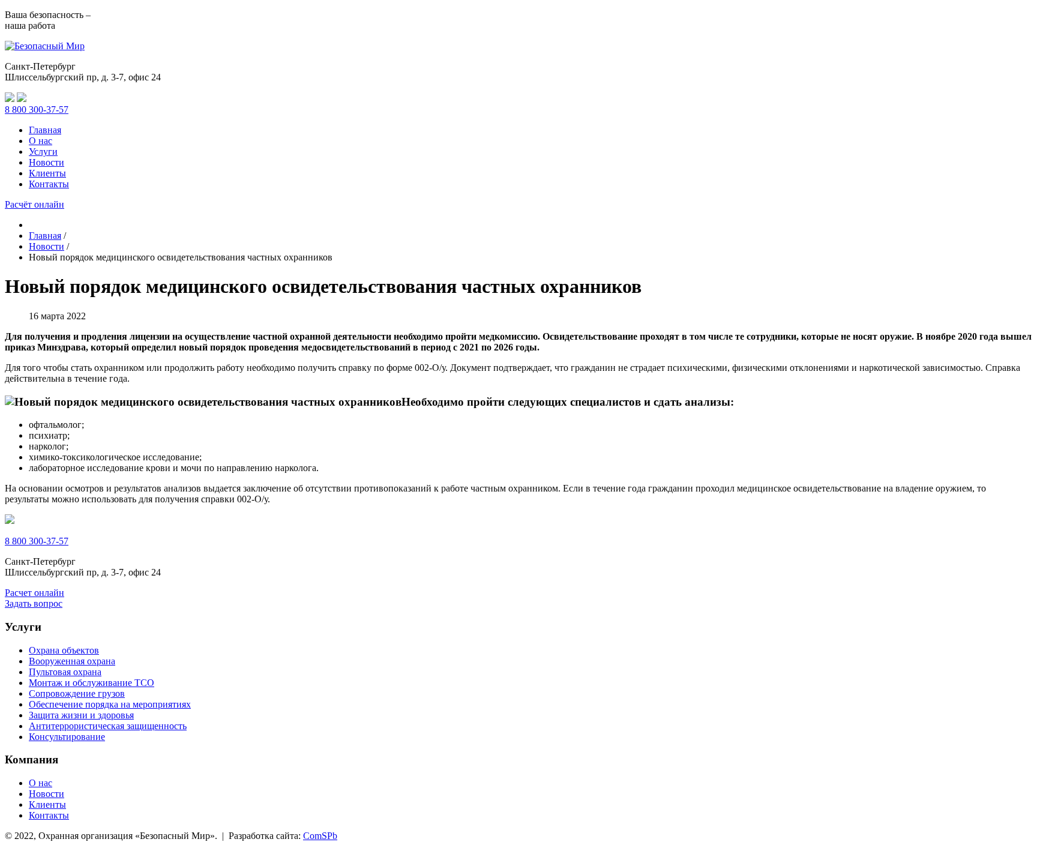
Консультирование (67, 737)
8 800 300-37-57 (36, 109)
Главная (45, 130)
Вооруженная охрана (72, 661)
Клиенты (47, 173)
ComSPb (320, 836)
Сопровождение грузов (77, 693)
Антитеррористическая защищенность (108, 726)
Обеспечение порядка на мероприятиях (110, 704)
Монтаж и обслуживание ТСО (91, 683)
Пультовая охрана (65, 672)
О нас (40, 141)
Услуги (43, 151)
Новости (46, 162)
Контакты (49, 184)
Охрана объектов (64, 650)
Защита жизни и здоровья (81, 715)
